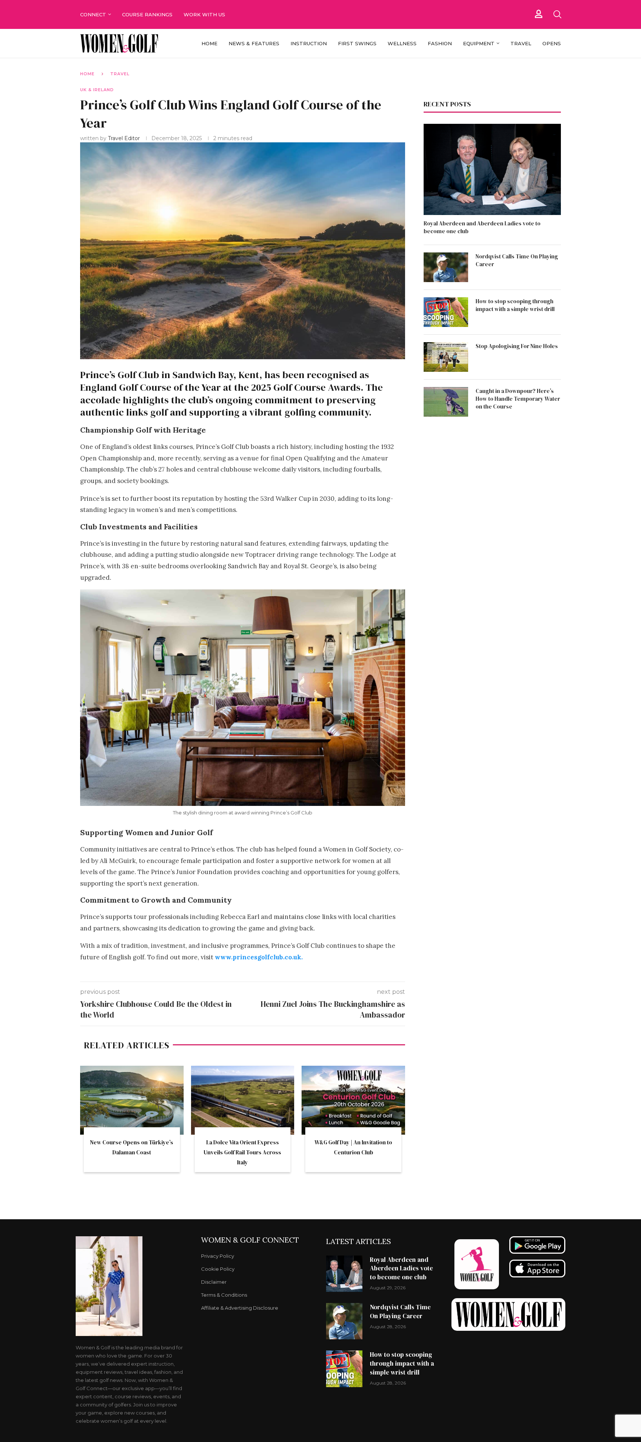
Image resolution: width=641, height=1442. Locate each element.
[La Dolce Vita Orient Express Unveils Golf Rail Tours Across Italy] (243, 1100)
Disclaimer (214, 1282)
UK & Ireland (97, 89)
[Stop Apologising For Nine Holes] (446, 357)
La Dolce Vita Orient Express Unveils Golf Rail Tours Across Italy (242, 1152)
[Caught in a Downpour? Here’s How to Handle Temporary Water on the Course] (446, 402)
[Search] (557, 14)
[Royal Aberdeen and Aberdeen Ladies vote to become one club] (492, 169)
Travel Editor (124, 138)
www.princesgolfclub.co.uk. (259, 957)
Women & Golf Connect (250, 1240)
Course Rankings (147, 14)
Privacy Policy (217, 1256)
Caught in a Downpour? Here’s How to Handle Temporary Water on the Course (518, 398)
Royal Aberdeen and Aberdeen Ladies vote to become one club (482, 227)
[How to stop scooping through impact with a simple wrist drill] (446, 312)
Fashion (440, 43)
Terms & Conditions (224, 1295)
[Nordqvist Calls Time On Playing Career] (446, 267)
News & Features (254, 43)
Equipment (478, 43)
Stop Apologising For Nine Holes (517, 346)
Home (209, 43)
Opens (551, 43)
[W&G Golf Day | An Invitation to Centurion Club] (353, 1100)
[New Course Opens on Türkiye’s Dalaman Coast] (132, 1100)
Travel (520, 43)
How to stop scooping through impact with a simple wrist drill (515, 305)
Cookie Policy (217, 1269)
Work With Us (205, 14)
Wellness (402, 43)
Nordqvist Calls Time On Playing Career (517, 260)
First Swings (357, 43)
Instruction (308, 43)
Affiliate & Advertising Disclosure (239, 1308)
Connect (93, 14)
